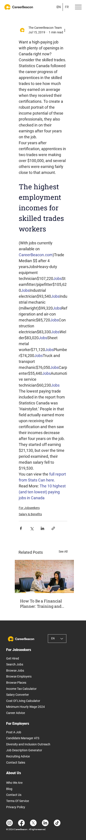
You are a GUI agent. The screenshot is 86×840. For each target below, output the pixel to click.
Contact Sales (15, 762)
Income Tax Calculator (21, 688)
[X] (33, 823)
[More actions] (64, 30)
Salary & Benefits (30, 514)
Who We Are (14, 782)
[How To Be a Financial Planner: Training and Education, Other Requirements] (44, 576)
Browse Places (16, 682)
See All (63, 551)
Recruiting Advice (18, 756)
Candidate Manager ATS (22, 738)
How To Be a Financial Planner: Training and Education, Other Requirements (41, 603)
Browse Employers (19, 676)
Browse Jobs (15, 670)
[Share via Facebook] (21, 528)
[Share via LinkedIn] (42, 528)
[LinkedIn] (45, 823)
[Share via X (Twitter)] (32, 528)
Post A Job (13, 732)
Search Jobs (14, 664)
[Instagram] (9, 823)
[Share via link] (53, 528)
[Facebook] (21, 823)
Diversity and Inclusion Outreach (28, 744)
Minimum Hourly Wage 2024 (25, 706)
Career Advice (15, 713)
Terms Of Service (17, 801)
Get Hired (12, 658)
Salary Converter (17, 694)
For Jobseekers (29, 508)
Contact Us (13, 795)
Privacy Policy (15, 807)
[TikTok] (57, 823)
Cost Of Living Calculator (23, 701)
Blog (9, 789)
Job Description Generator (24, 750)
